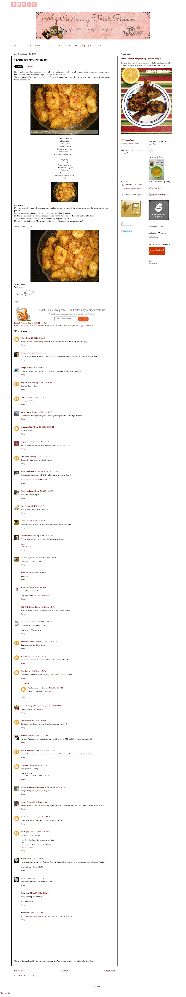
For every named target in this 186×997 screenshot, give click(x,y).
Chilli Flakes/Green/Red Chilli (56, 326)
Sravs (23, 587)
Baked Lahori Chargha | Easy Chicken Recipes (141, 58)
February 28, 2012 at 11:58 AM (40, 456)
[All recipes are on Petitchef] (157, 254)
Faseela (23, 397)
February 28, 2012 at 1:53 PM (46, 558)
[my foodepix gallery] (156, 226)
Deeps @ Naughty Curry (30, 705)
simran (23, 802)
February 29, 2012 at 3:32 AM (45, 750)
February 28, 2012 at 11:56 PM (50, 706)
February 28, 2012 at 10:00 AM (43, 427)
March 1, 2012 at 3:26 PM (35, 858)
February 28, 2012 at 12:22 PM (47, 471)
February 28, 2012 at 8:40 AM (35, 338)
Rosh (23, 656)
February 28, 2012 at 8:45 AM (37, 367)
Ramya (23, 367)
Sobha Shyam (26, 621)
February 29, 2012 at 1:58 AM (35, 720)
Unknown (24, 765)
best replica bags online (29, 916)
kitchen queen (26, 412)
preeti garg (25, 831)
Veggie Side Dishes (86, 326)
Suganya (24, 441)
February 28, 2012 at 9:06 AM (42, 382)
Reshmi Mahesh (27, 491)
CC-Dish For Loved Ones (40, 596)
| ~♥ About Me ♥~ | (35, 46)
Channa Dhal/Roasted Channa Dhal (32, 326)
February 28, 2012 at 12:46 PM (43, 491)
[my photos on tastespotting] (159, 194)
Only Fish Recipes (27, 607)
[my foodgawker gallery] (159, 220)
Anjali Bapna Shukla (28, 471)
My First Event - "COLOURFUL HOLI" (35, 776)
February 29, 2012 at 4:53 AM (57, 787)
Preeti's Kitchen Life (28, 847)
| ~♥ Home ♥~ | (18, 46)
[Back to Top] (3, 993)
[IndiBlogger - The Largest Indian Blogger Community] (131, 217)
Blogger (97, 986)
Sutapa (23, 353)
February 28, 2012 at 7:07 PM (36, 587)
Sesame (76, 326)
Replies (26, 683)
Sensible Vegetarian (28, 557)
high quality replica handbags (48, 916)
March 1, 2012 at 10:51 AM (39, 832)
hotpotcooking (26, 382)
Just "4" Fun (31, 630)
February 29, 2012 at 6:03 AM (37, 802)
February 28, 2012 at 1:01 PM (35, 506)
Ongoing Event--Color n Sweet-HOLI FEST (36, 845)
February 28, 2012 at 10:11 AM (38, 442)
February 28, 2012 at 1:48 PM (43, 535)
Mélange (24, 735)
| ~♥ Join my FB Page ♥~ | (75, 46)
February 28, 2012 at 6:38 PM (35, 572)
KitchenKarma (26, 816)
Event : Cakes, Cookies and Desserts (34, 479)
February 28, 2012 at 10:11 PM (41, 622)
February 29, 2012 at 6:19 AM (43, 817)
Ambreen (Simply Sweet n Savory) (33, 787)
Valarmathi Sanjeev (28, 641)
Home (65, 970)
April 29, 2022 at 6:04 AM (39, 913)
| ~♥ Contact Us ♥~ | (95, 46)
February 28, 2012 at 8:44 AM (37, 353)
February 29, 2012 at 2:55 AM (52, 688)
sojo (22, 338)
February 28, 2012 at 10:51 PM (35, 656)
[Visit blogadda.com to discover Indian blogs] (126, 232)
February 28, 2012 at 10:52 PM (35, 671)
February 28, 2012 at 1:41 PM (36, 521)
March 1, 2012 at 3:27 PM (35, 878)
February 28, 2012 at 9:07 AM (37, 397)
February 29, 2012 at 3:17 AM (38, 735)
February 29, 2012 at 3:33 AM (39, 765)
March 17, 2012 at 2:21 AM (39, 893)
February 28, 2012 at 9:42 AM (42, 412)
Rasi (22, 506)
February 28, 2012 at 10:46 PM (46, 641)
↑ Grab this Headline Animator (132, 188)
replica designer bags (66, 916)
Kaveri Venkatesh (27, 750)
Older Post (109, 970)
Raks (23, 720)
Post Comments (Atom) (32, 976)
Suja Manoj (25, 456)
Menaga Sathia (26, 427)
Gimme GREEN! (60, 674)
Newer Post (19, 970)
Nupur (23, 858)
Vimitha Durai (33, 688)
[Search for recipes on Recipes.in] (155, 188)
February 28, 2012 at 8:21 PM (45, 607)
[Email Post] (45, 323)
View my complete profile (130, 143)
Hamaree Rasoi (26, 535)
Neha (23, 572)
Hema (23, 520)
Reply (23, 345)
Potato (70, 326)
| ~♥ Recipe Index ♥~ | (54, 46)
